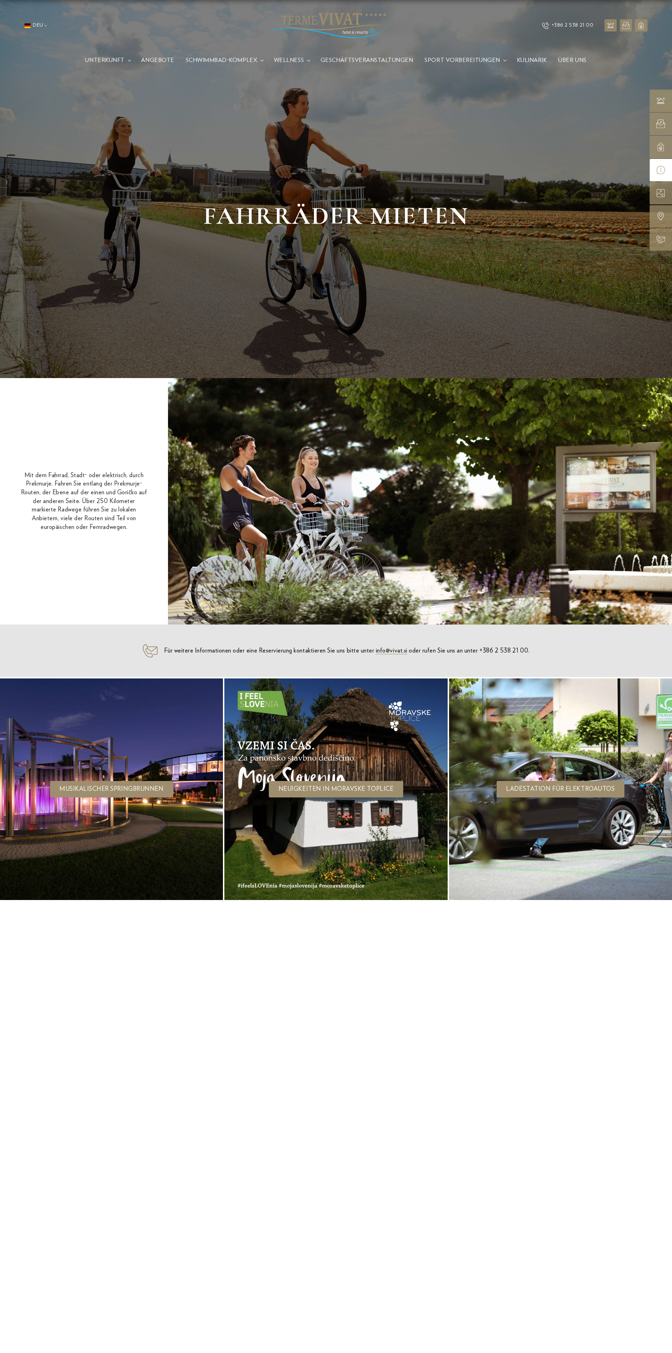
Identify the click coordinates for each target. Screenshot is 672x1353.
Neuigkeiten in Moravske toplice (336, 789)
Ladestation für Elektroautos (560, 789)
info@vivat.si (391, 651)
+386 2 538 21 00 (572, 25)
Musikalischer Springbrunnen (111, 789)
